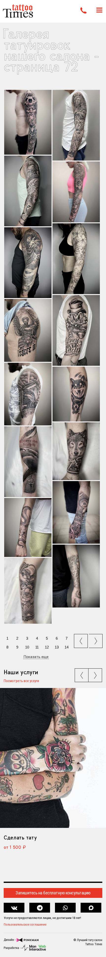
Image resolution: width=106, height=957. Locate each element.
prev (81, 639)
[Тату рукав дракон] (28, 262)
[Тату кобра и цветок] (28, 527)
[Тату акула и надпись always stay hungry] (28, 461)
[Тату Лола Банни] (28, 591)
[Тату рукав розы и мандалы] (76, 192)
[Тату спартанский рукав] (28, 191)
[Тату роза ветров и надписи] (76, 576)
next (96, 639)
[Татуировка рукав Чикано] (76, 125)
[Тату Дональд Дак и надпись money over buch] (76, 330)
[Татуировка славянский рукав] (28, 122)
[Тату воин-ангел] (28, 330)
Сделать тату (20, 837)
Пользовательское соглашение (25, 924)
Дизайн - (10, 940)
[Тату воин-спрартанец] (28, 394)
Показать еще (36, 657)
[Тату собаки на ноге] (76, 394)
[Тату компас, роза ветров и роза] (76, 512)
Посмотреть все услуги (21, 681)
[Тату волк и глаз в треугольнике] (76, 451)
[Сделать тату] (53, 758)
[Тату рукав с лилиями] (76, 258)
